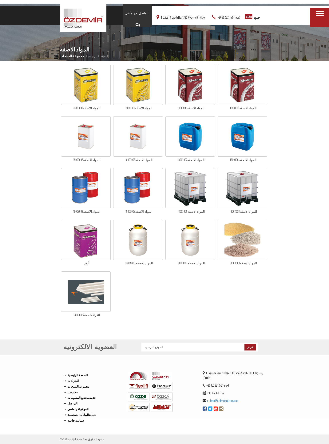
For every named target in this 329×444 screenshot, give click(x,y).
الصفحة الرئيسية (97, 56)
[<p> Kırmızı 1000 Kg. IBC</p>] (190, 188)
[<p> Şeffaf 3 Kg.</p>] (138, 136)
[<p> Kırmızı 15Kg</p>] (190, 85)
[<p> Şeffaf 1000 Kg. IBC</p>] (242, 188)
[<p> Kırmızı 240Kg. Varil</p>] (86, 188)
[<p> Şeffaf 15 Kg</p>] (138, 85)
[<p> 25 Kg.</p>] (138, 240)
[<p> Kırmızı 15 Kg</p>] (86, 85)
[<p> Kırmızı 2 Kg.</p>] (86, 136)
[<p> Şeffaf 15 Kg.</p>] (242, 85)
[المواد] (320, 13)
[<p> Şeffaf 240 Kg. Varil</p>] (138, 188)
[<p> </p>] (242, 240)
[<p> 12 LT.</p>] (86, 240)
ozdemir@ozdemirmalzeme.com (222, 400)
